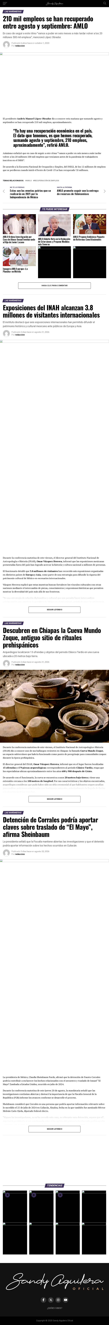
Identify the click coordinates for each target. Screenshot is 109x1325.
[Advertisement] (54, 1158)
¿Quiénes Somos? (54, 1308)
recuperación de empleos (46, 181)
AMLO (29, 181)
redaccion (20, 46)
